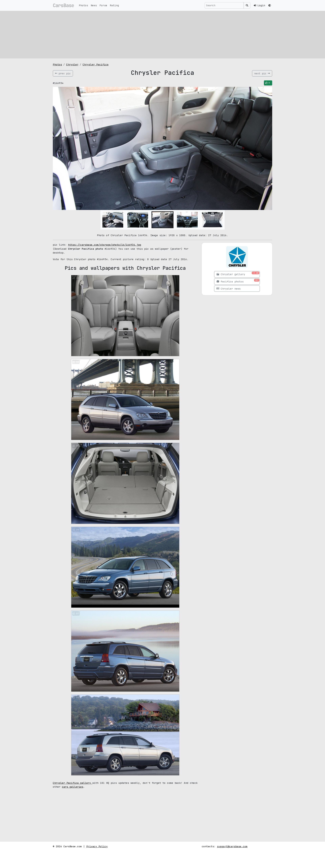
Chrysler (72, 64)
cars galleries (72, 786)
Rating (114, 5)
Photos (83, 5)
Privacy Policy (97, 846)
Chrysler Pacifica (96, 64)
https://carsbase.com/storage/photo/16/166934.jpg (104, 244)
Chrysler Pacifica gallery (72, 782)
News (94, 5)
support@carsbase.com (232, 846)
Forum (103, 5)
